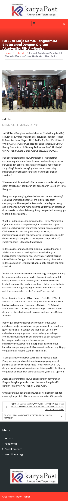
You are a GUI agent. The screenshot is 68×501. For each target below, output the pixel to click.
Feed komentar (14, 449)
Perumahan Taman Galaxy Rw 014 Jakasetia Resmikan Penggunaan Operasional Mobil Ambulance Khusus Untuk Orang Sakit (37, 407)
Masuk (9, 438)
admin (6, 119)
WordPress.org (14, 454)
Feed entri (11, 443)
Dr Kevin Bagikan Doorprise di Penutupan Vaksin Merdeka (28, 416)
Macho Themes (22, 496)
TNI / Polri (10, 125)
